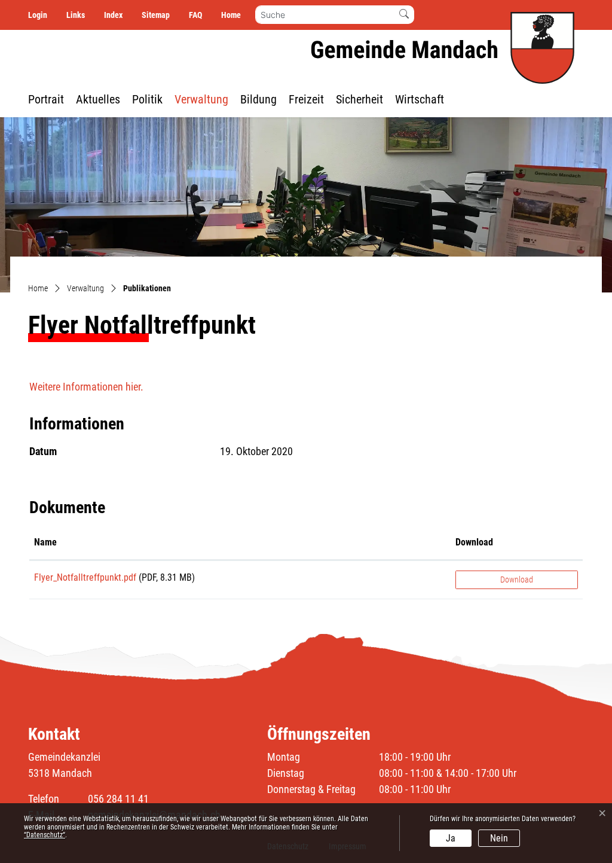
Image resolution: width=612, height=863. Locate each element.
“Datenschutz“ (44, 835)
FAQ (195, 15)
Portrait (46, 99)
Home (231, 15)
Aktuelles (98, 99)
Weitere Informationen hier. (86, 386)
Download (474, 542)
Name (45, 542)
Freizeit (306, 99)
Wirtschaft (419, 99)
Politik (147, 99)
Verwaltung (201, 99)
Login (37, 15)
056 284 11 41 (118, 798)
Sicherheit (359, 99)
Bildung (258, 99)
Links (75, 15)
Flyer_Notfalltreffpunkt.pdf (85, 577)
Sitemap (156, 15)
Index (113, 15)
